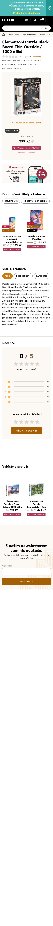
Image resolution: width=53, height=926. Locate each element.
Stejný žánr (11, 201)
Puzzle (42, 34)
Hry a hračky (14, 34)
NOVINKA (31, 230)
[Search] (46, 28)
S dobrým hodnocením (35, 201)
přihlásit (26, 581)
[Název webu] (8, 20)
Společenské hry (29, 34)
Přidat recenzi (26, 430)
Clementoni (36, 56)
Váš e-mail (7, 565)
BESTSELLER (8, 230)
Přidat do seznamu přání (28, 122)
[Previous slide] (9, 96)
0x (21, 56)
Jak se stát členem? (26, 152)
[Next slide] (43, 96)
